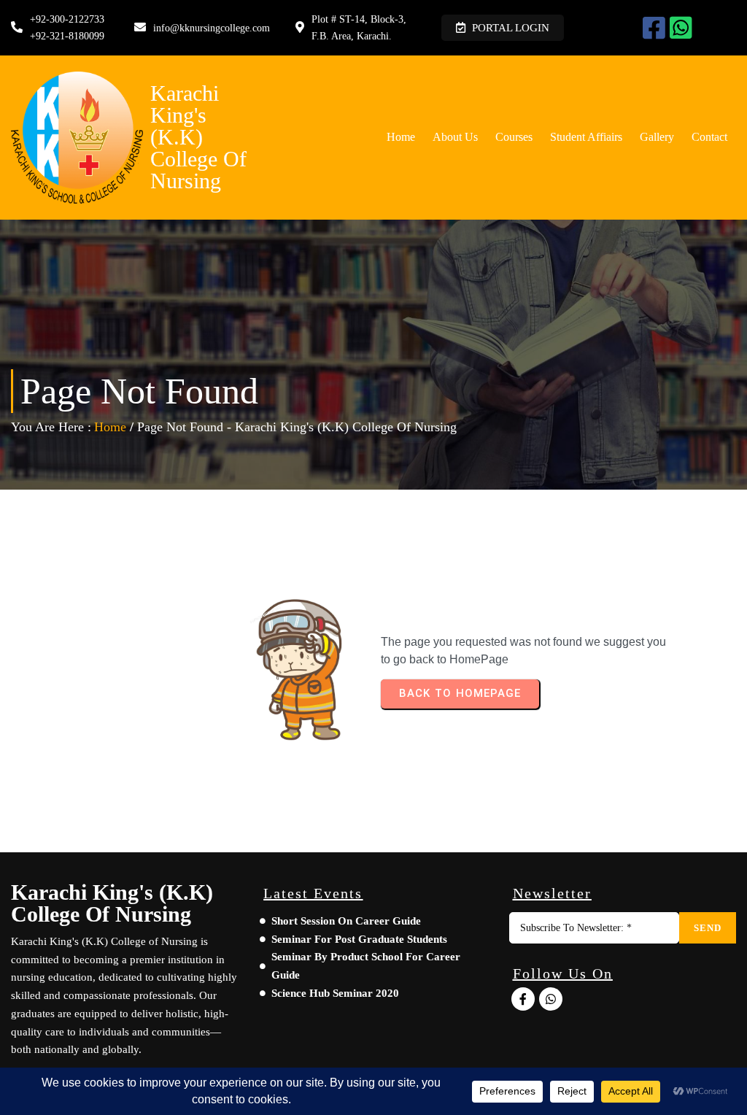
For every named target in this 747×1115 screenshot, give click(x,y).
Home (110, 427)
